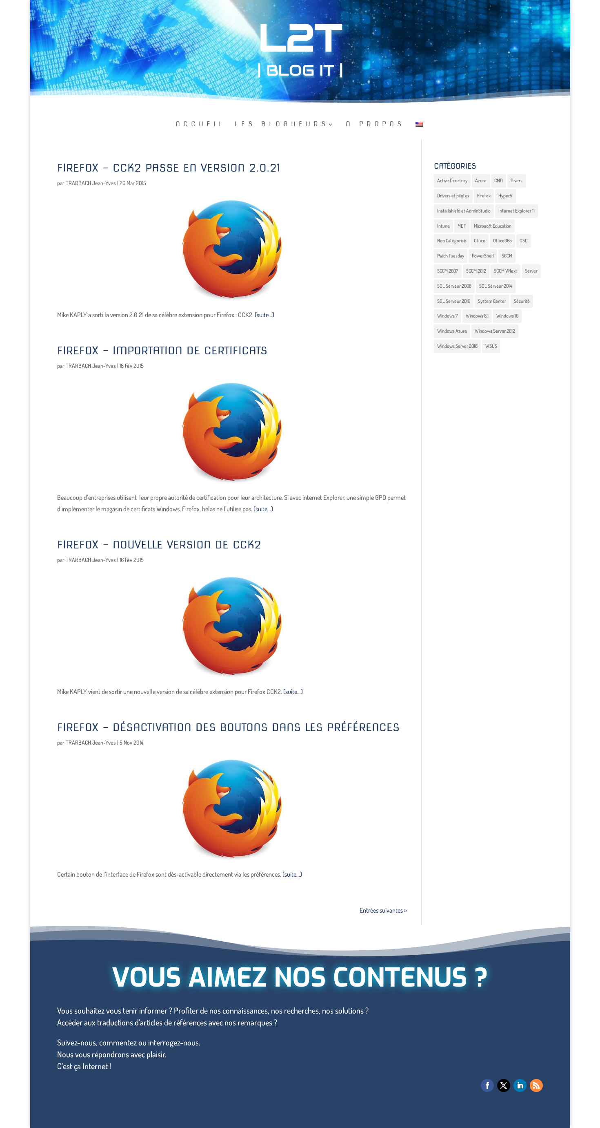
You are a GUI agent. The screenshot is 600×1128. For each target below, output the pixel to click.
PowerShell (483, 256)
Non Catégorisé (451, 240)
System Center (492, 301)
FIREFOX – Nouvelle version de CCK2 (159, 544)
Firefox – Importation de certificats (162, 350)
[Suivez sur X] (503, 1085)
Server (531, 271)
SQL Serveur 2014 (495, 286)
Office (479, 240)
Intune (443, 226)
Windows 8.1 (477, 316)
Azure (481, 180)
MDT (462, 226)
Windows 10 (507, 316)
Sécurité (522, 301)
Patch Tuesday (450, 256)
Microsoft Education (492, 226)
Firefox (484, 195)
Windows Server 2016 (457, 346)
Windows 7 (447, 316)
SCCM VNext (505, 271)
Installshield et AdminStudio (464, 211)
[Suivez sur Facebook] (487, 1085)
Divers (516, 180)
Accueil (201, 124)
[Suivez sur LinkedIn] (520, 1085)
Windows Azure (452, 331)
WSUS (491, 346)
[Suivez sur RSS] (536, 1085)
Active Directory (452, 180)
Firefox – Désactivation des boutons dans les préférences (228, 727)
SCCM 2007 (447, 271)
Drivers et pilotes (453, 195)
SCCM (507, 256)
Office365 (502, 240)
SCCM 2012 (476, 271)
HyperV (505, 195)
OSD (524, 240)
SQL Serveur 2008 (454, 286)
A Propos (375, 124)
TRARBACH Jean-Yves (91, 182)
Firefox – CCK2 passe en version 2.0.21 (168, 167)
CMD (498, 180)
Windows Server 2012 (495, 331)
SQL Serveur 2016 (453, 301)
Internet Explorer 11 (516, 211)
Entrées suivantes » (383, 910)
